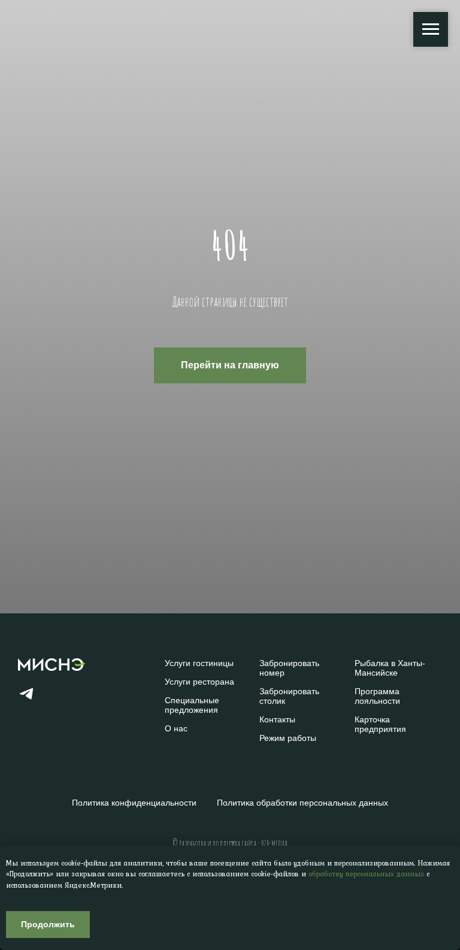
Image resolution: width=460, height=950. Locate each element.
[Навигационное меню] (430, 29)
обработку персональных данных (366, 874)
